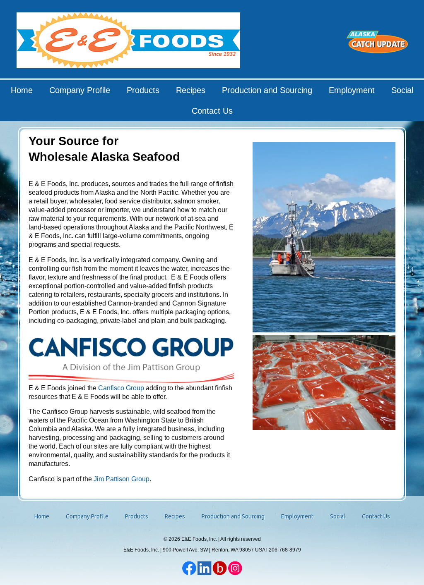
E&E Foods (129, 43)
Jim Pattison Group (121, 478)
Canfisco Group (121, 388)
